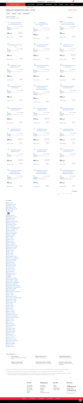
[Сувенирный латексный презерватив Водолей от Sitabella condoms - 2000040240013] (41, 129)
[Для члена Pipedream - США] (41, 218)
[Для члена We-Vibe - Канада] (41, 343)
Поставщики (32, 398)
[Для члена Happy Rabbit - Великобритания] (41, 287)
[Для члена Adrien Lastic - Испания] (41, 247)
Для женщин (40, 4)
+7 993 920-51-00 (50, 1)
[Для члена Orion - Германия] (41, 226)
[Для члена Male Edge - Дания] (41, 331)
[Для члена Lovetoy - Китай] (41, 268)
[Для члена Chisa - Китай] (41, 238)
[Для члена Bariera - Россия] (41, 311)
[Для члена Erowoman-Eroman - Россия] (41, 227)
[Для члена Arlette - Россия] (41, 310)
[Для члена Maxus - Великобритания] (41, 221)
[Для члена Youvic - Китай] (41, 345)
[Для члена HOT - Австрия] (41, 323)
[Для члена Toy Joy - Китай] (41, 337)
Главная (7, 7)
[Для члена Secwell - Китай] (41, 262)
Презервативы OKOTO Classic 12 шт (13, 50)
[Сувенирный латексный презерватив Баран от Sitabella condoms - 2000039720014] (41, 109)
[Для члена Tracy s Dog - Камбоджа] (41, 340)
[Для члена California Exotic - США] (41, 314)
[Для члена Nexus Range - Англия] (41, 216)
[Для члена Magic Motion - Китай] (41, 300)
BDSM (55, 4)
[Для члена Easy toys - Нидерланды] (41, 316)
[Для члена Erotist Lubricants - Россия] (41, 317)
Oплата (41, 391)
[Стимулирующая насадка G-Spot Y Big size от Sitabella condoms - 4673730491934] (68, 66)
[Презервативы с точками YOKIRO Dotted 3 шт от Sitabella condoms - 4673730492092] (15, 66)
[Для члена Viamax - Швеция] (41, 342)
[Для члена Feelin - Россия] (41, 319)
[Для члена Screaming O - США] (41, 261)
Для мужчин (49, 4)
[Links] (76, 193)
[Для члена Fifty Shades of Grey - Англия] (41, 285)
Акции (72, 4)
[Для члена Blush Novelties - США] (41, 208)
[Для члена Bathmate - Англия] (41, 222)
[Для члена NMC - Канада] (41, 236)
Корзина (55, 386)
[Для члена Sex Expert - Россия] (41, 207)
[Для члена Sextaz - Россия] (41, 250)
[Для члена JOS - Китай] (41, 326)
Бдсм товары (30, 389)
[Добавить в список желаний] (23, 21)
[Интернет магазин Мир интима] (29, 1)
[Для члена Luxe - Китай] (41, 211)
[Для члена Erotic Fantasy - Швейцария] (41, 282)
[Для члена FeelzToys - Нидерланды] (41, 284)
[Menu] (7, 1)
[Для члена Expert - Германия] (41, 242)
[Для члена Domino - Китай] (41, 239)
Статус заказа (56, 389)
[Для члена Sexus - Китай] (41, 303)
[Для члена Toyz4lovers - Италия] (41, 339)
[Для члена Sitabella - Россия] (9, 28)
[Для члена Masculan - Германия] (41, 233)
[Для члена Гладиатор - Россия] (41, 264)
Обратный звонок (70, 393)
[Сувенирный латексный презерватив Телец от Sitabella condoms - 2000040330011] (15, 150)
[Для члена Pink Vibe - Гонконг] (41, 290)
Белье (66, 4)
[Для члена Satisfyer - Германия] (41, 276)
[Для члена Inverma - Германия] (41, 325)
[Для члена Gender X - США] (41, 320)
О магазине (42, 385)
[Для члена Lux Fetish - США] (41, 329)
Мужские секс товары (14, 7)
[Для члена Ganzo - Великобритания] (41, 229)
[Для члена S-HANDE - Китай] (41, 274)
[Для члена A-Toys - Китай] (41, 294)
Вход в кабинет (56, 388)
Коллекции (50, 398)
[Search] (76, 4)
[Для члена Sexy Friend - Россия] (41, 248)
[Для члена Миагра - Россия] (41, 346)
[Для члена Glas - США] (41, 322)
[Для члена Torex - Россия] (41, 254)
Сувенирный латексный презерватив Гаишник (41, 155)
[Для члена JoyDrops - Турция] (41, 328)
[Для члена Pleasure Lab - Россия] (41, 273)
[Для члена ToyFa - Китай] (41, 308)
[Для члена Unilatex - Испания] (41, 235)
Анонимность (43, 386)
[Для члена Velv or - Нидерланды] (41, 259)
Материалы (41, 398)
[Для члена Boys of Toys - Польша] (41, 232)
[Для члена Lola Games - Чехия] (41, 204)
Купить (21, 36)
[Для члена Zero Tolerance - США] (41, 256)
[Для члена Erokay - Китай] (41, 241)
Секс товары (31, 4)
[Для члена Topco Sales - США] (41, 335)
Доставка (42, 389)
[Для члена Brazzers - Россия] (41, 313)
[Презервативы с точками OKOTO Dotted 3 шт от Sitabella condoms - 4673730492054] (68, 45)
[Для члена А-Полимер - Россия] (41, 224)
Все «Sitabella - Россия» (14, 17)
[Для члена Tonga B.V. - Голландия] (41, 278)
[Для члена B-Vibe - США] (41, 251)
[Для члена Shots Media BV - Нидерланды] (41, 291)
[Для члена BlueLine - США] (41, 219)
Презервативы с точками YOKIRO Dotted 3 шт (15, 71)
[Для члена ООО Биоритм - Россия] (41, 279)
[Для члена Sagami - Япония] (41, 215)
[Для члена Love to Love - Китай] (41, 299)
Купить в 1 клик (10, 37)
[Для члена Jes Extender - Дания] (41, 288)
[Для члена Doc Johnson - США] (41, 265)
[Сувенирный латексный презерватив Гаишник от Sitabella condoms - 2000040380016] (41, 150)
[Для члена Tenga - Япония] (41, 307)
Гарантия (42, 388)
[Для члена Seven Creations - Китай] (41, 245)
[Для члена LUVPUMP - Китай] (41, 270)
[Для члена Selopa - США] (41, 334)
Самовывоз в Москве (45, 392)
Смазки (61, 4)
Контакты (58, 398)
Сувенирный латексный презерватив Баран (40, 114)
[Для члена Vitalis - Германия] (41, 230)
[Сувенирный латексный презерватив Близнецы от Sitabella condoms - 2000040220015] (15, 129)
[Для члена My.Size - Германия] (41, 244)
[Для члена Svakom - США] (41, 305)
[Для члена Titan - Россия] (41, 293)
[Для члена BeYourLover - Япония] (41, 296)
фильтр (72, 10)
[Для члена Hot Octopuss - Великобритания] (41, 297)
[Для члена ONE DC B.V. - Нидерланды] (41, 257)
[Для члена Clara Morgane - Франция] (41, 281)
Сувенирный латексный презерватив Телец (14, 155)
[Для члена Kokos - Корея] (41, 210)
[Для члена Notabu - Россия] (41, 332)
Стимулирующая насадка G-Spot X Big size (14, 92)
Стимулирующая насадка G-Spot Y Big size (67, 71)
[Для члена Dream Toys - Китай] (41, 213)
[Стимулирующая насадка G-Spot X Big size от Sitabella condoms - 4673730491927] (15, 86)
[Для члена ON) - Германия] (41, 271)
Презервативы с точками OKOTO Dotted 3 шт (67, 50)
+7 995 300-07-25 (41, 1)
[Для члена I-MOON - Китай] (41, 267)
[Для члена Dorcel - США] (41, 253)
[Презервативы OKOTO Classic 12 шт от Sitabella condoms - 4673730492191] (15, 45)
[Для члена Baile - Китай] (41, 202)
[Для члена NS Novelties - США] (41, 302)
